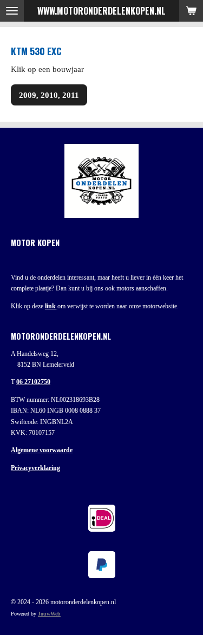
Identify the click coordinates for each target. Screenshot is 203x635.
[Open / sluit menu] (12, 11)
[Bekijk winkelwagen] (191, 11)
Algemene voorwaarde (42, 450)
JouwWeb (49, 614)
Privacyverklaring (35, 468)
